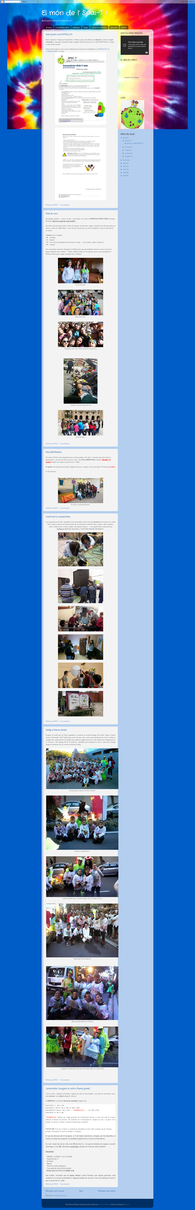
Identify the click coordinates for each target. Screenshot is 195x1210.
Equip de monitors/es (99, 27)
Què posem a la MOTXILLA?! (59, 34)
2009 (125, 172)
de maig (127, 147)
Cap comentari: (65, 205)
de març (127, 153)
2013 (125, 163)
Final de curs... (52, 213)
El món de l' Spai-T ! (74, 13)
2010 (125, 169)
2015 (125, 138)
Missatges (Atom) (60, 1195)
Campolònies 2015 (62, 27)
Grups (86, 27)
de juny (127, 140)
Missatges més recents (55, 1190)
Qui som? (114, 27)
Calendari (76, 27)
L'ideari (124, 27)
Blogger (126, 1204)
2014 (125, 160)
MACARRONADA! (54, 452)
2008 (125, 176)
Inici (81, 1190)
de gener (128, 156)
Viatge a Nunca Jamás (56, 730)
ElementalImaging (104, 1204)
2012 (125, 166)
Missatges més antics (107, 1190)
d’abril (127, 150)
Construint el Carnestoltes (58, 516)
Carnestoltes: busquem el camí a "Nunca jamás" (68, 1088)
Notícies (49, 27)
